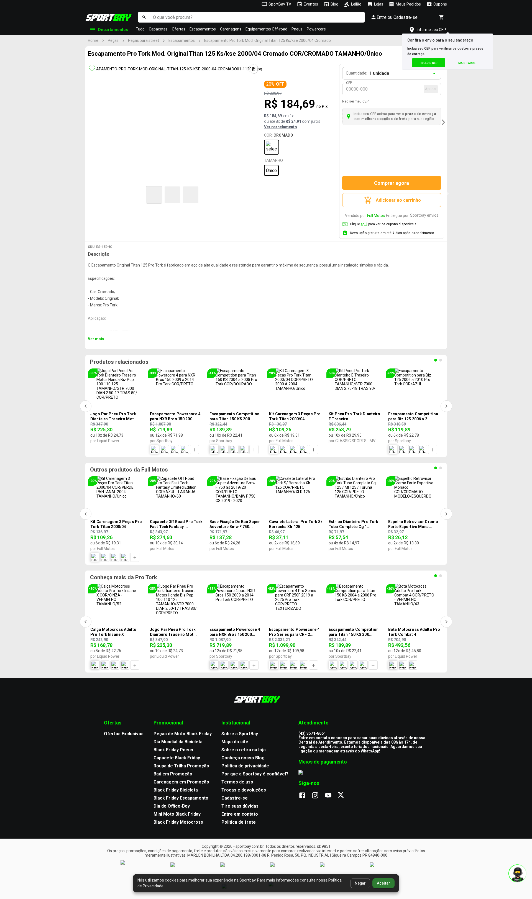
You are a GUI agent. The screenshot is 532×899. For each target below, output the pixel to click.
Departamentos (113, 29)
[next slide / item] (443, 122)
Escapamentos (203, 29)
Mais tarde (466, 63)
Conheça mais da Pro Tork (123, 577)
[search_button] (144, 17)
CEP (349, 83)
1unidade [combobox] (379, 73)
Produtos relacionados (119, 361)
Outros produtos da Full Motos (129, 469)
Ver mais (96, 339)
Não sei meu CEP (355, 101)
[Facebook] (304, 796)
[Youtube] (330, 796)
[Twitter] (344, 796)
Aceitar (383, 883)
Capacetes (158, 29)
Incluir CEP (429, 63)
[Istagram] (317, 796)
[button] (154, 195)
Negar (360, 883)
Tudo (140, 29)
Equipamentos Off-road (266, 29)
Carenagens (230, 29)
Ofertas (178, 29)
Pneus (297, 29)
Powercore (316, 29)
